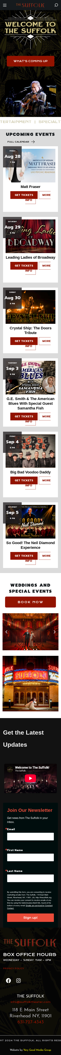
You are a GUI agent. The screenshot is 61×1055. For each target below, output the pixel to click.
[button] (56, 5)
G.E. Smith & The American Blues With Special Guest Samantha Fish (30, 403)
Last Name (14, 871)
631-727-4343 (30, 1022)
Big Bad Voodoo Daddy (30, 472)
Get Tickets (24, 195)
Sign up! (30, 917)
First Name (15, 850)
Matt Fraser (30, 187)
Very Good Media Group (37, 1050)
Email (11, 829)
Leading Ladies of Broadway (30, 257)
